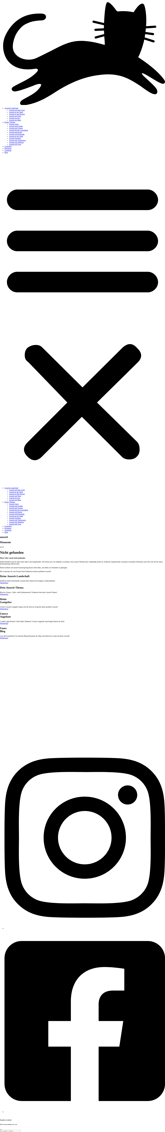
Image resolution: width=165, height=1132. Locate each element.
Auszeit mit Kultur (15, 132)
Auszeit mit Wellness (16, 142)
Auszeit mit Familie (16, 126)
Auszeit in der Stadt (16, 112)
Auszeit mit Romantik (16, 134)
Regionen (7, 148)
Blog (6, 152)
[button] (82, 320)
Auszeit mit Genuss (16, 128)
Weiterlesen (4, 583)
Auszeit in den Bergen (17, 114)
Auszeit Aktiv (14, 124)
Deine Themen (9, 122)
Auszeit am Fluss (15, 116)
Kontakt (3, 1116)
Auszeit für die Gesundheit (18, 130)
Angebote (7, 150)
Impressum (11, 1116)
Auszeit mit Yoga (15, 144)
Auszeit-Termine (15, 138)
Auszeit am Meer (15, 120)
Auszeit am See (14, 118)
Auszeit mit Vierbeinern (17, 140)
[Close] (1, 1129)
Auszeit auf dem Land (17, 110)
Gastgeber (8, 146)
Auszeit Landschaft (11, 108)
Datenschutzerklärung (23, 1116)
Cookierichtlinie (38, 1116)
